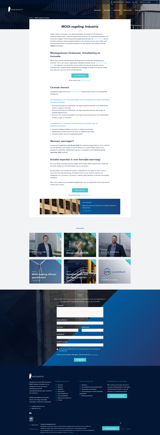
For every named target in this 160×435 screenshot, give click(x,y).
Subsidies (116, 10)
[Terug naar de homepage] (15, 12)
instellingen (56, 430)
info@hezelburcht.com (38, 406)
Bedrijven (84, 385)
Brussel (31, 399)
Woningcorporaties (87, 396)
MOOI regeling (98, 39)
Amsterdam (45, 397)
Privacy (128, 429)
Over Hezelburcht (141, 10)
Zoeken (157, 2)
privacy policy (69, 432)
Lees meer (88, 211)
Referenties (127, 10)
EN (136, 2)
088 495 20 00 (86, 80)
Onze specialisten (63, 396)
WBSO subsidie (33, 384)
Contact (60, 400)
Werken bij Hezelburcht (64, 398)
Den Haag (37, 399)
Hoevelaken (32, 402)
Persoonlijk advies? (80, 75)
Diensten (107, 10)
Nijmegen (48, 402)
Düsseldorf (44, 399)
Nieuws (128, 2)
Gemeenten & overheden (89, 389)
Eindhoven (40, 402)
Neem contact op (80, 190)
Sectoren (97, 10)
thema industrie (75, 92)
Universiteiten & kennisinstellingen (92, 387)
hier (106, 171)
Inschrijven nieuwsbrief (117, 396)
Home (31, 18)
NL (133, 2)
